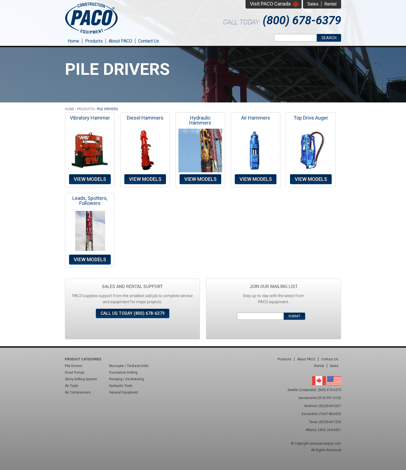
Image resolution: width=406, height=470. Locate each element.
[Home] (91, 34)
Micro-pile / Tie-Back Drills (129, 366)
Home (73, 41)
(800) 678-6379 (302, 20)
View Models (90, 179)
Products (94, 41)
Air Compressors (78, 392)
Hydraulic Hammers (200, 120)
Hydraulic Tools (121, 386)
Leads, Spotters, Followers (89, 200)
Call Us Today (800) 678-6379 (133, 313)
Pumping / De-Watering (126, 379)
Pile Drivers (73, 366)
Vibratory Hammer (90, 118)
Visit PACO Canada (270, 4)
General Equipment (123, 392)
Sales (312, 4)
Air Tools (71, 386)
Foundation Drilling (123, 372)
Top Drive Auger (311, 118)
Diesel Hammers (145, 118)
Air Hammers (255, 118)
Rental (330, 4)
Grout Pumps (75, 372)
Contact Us (148, 41)
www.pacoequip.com (325, 443)
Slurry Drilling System (81, 379)
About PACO (120, 41)
